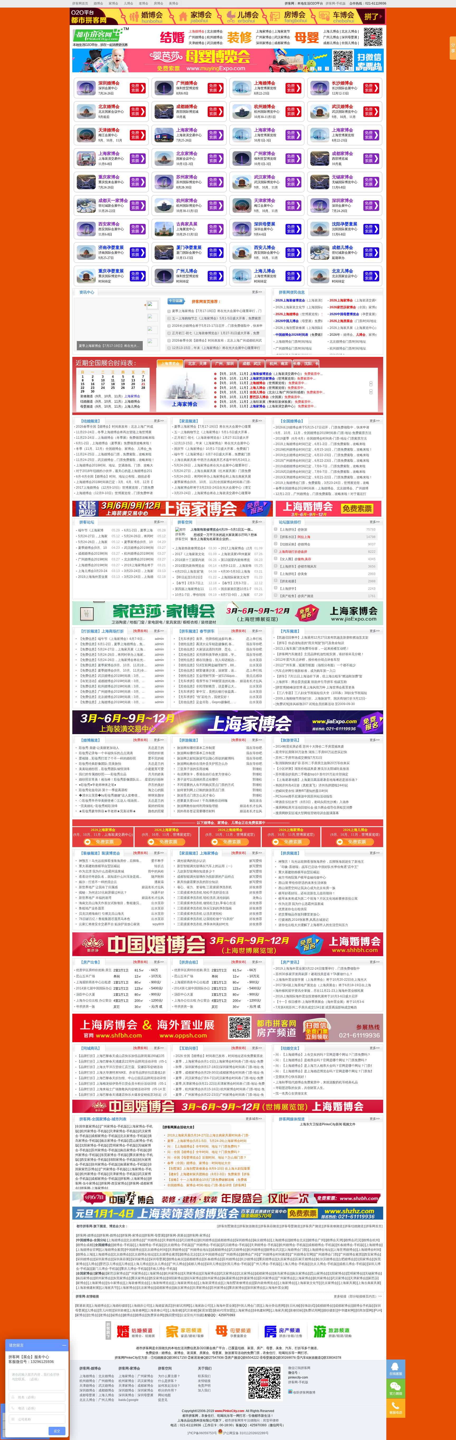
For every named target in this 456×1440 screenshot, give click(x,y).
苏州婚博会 (230, 1259)
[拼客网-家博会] (239, 46)
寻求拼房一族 (85, 1006)
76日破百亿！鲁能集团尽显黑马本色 (104, 919)
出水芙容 (255, 660)
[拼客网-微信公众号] (373, 46)
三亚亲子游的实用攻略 (193, 769)
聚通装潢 (82, 1305)
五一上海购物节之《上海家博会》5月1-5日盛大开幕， (212, 432)
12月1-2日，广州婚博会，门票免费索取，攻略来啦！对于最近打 (321, 494)
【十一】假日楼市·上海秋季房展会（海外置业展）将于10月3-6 (320, 1002)
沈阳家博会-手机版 (94, 1145)
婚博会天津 (334, 1240)
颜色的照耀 (156, 811)
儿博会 (128, 3)
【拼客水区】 (294, 537)
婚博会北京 (298, 1240)
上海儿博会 (331, 31)
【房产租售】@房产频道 (296, 596)
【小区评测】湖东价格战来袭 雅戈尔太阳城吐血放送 (312, 769)
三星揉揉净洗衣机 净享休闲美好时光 (203, 924)
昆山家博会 (318, 1273)
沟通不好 (157, 892)
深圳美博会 (103, 1259)
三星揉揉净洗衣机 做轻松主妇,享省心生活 (206, 903)
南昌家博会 (85, 1278)
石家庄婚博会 (304, 1259)
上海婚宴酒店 (161, 1305)
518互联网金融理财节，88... (216, 665)
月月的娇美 (156, 774)
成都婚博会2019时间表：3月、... (121, 681)
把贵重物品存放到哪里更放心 (299, 914)
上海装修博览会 (136, 1283)
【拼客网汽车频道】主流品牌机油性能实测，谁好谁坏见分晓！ (320, 654)
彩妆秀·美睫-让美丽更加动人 (99, 748)
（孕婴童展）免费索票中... (363, 314)
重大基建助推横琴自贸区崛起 (99, 866)
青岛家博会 (282, 1273)
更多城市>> (254, 1119)
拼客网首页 (80, 3)
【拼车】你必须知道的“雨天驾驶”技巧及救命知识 (310, 643)
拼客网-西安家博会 (114, 1183)
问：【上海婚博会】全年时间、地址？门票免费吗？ (203, 1146)
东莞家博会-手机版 (114, 1155)
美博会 (173, 3)
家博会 (113, 3)
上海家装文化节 (308, 1283)
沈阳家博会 (364, 1259)
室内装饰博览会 (265, 1283)
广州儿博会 (331, 37)
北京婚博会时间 (155, 1250)
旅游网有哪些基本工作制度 (196, 748)
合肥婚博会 (346, 1259)
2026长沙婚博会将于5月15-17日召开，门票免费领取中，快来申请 (323, 427)
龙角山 (257, 898)
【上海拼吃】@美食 (293, 574)
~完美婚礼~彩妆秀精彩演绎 (98, 806)
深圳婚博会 (109, 83)
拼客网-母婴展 (154, 1235)
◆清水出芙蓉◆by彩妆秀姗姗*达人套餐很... (109, 795)
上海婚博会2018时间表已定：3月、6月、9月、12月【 (115, 482)
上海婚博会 (264, 83)
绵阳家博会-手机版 (123, 1160)
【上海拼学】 (288, 589)
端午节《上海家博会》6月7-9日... (121, 639)
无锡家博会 (342, 177)
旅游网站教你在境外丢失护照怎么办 (202, 764)
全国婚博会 (103, 1245)
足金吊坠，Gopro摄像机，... (216, 702)
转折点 (159, 866)
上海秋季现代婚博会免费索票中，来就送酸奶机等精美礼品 (317, 1082)
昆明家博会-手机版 (123, 1145)
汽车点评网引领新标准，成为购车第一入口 (306, 671)
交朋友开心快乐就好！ (291, 1077)
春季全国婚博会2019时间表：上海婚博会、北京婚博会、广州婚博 (322, 488)
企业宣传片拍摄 (191, 1315)
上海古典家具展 (369, 1283)
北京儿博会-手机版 (323, 1264)
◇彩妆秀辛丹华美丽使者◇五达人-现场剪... (109, 800)
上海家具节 (109, 1288)
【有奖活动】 (88, 681)
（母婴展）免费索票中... (304, 321)
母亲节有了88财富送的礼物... (216, 681)
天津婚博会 (197, 43)
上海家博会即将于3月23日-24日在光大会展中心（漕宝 (213, 487)
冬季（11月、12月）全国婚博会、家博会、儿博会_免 (114, 449)
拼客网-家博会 (132, 1235)
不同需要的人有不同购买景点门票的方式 (205, 785)
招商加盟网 (364, 1310)
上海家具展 (347, 1283)
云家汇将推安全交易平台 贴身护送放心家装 (109, 924)
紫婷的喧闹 (156, 806)
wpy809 (158, 924)
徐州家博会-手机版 (104, 1164)
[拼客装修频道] (333, 1226)
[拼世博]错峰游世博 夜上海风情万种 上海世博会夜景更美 (315, 687)
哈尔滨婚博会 (326, 1259)
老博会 (143, 3)
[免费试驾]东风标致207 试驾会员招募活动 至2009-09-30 (315, 704)
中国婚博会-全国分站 (91, 1240)
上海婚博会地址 (320, 1250)
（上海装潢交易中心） (312, 300)
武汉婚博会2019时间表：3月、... (121, 676)
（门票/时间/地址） (355, 321)
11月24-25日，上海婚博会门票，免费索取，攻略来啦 (114, 454)
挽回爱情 (171, 1315)
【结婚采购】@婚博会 (294, 544)
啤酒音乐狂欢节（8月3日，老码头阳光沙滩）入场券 (312, 802)
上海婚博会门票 (295, 1250)
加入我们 (204, 1390)
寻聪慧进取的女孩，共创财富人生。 (301, 1088)
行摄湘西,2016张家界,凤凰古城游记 (303, 920)
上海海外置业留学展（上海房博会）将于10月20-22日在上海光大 (322, 979)
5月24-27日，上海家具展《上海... (121, 649)
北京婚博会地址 (142, 1254)
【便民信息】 (186, 644)
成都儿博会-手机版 (352, 1264)
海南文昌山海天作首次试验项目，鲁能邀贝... (110, 903)
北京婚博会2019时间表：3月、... (121, 697)
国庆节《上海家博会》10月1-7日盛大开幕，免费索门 (212, 449)
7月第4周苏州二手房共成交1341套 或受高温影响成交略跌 (316, 1007)
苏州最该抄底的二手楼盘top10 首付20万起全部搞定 (312, 774)
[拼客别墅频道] (227, 1226)
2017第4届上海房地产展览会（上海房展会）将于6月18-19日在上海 (324, 985)
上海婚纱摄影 (118, 1305)
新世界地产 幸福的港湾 (95, 898)
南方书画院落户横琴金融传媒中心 (302, 877)
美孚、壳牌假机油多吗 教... (215, 639)
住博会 (92, 1315)
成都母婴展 (87, 1395)
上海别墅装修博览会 (237, 1283)
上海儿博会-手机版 (295, 1264)
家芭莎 (373, 1278)
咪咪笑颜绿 (156, 795)
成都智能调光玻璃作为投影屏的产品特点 (205, 877)
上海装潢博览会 (210, 1283)
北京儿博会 (349, 31)
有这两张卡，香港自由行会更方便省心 (204, 774)
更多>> (257, 292)
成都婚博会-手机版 (321, 1245)
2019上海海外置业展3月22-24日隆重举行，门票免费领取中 (318, 968)
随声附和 (157, 877)
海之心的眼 (156, 790)
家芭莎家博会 (116, 1273)
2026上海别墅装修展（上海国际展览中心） (306, 328)
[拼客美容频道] (269, 1226)
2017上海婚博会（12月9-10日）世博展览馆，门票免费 (115, 487)
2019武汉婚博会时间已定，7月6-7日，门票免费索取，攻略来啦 (320, 472)
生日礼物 (293, 1305)
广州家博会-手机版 (114, 1126)
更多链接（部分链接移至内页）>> (358, 1296)
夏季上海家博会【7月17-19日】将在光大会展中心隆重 (213, 426)
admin (159, 639)
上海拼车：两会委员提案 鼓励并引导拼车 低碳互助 (311, 682)
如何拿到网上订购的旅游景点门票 (201, 790)
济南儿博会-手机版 (163, 1269)
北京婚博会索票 (167, 1254)
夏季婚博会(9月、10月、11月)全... (122, 670)
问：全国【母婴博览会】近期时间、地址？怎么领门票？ (206, 1157)
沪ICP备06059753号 (202, 1433)
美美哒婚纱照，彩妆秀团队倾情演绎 (104, 769)
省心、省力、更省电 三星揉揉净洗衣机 (204, 887)
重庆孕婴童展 (111, 271)
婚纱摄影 (329, 1310)
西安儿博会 (264, 247)
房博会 (158, 3)
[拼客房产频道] (311, 1226)
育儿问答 (105, 1310)
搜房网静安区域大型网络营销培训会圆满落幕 (307, 813)
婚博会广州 (316, 1240)
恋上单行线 (254, 639)
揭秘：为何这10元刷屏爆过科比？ (103, 892)
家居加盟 (205, 1310)
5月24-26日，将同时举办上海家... (121, 655)
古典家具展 (186, 224)
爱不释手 (157, 861)
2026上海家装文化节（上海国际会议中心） (306, 307)
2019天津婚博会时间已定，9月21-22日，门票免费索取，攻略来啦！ (324, 477)
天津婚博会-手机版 (264, 1245)
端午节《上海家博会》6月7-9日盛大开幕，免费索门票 (212, 454)
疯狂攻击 (255, 800)
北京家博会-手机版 (133, 1136)
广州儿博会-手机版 (266, 1264)
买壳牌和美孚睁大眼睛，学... (216, 655)
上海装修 (175, 1310)
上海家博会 (264, 31)
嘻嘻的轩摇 (156, 753)
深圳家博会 (264, 43)
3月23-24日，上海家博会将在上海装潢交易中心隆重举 (213, 493)
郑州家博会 (103, 1278)
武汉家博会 (282, 37)
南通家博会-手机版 (133, 1164)
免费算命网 (155, 1315)
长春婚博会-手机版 (350, 1245)
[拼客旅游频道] (248, 1226)
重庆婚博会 (267, 1259)
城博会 (116, 1315)
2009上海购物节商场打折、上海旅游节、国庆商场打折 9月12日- (321, 698)
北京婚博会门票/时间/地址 (348, 341)
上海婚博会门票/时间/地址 (294, 341)
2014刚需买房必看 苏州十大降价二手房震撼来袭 (310, 746)
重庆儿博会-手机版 (134, 1269)
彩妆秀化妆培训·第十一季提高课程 (103, 790)
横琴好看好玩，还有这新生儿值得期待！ (306, 893)
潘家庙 (159, 882)
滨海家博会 (209, 1273)
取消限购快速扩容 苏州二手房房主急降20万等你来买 (313, 763)
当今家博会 (115, 1283)
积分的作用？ (167, 1390)
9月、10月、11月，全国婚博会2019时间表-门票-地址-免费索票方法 (323, 433)
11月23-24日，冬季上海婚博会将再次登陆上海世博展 (114, 432)
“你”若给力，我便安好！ (213, 697)
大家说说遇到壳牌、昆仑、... (216, 649)
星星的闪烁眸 (154, 779)
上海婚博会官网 (88, 1250)
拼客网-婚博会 (87, 1235)
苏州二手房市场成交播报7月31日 (299, 757)
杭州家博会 (186, 200)
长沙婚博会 (342, 83)
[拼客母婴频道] (290, 1226)
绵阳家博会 (176, 1278)
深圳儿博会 (214, 1264)
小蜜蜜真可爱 (154, 769)
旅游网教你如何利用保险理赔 (197, 806)
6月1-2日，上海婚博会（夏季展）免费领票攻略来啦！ (114, 443)
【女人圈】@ (295, 559)
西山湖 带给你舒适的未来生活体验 (302, 883)
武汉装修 (190, 1310)
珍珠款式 (308, 1305)
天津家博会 (264, 200)
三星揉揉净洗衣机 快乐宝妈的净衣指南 (204, 908)
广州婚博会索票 (351, 1254)
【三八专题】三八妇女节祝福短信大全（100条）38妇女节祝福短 (322, 693)
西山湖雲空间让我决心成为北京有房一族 (306, 888)
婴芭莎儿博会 (109, 1264)
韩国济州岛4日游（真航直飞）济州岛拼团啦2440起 (312, 785)
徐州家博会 (212, 1278)
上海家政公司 (201, 1305)
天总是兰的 (156, 748)
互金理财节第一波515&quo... (216, 676)
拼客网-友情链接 (87, 1296)
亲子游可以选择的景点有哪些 (197, 779)
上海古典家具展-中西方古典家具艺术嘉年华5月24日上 (212, 460)
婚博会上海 (85, 1254)
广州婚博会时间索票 (274, 1254)
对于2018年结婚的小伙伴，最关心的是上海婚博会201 (114, 471)
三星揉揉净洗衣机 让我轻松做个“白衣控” (205, 919)
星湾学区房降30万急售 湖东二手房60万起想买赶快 (311, 752)
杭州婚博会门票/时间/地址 (348, 348)
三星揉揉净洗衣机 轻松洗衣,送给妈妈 (203, 898)
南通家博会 (230, 1278)
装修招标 (296, 1310)
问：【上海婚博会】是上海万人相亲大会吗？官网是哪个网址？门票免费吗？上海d (333, 1066)
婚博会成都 (85, 1245)
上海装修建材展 (88, 1288)
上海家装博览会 (185, 1283)
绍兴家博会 (194, 1278)
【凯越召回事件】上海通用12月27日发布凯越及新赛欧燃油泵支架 (322, 637)
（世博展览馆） (298, 314)
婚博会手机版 (362, 1305)
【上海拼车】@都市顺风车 (298, 566)
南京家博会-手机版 (114, 1140)
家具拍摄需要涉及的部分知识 (197, 882)
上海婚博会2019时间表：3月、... (121, 702)
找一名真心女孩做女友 (291, 1093)
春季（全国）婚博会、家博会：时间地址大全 (199, 1163)
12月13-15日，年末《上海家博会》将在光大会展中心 (212, 443)
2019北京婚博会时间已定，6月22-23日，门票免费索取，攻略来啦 (322, 455)
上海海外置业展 (276, 1288)
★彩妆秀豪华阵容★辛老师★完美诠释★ (107, 811)
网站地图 (164, 1395)
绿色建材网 (261, 1310)
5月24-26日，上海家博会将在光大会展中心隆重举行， (213, 465)
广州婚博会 (197, 37)
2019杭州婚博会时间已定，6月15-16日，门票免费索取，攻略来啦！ (324, 449)
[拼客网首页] (374, 1226)
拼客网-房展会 (177, 1235)
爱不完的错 (156, 758)
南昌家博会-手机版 (133, 1150)
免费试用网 (313, 1310)
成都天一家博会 (113, 200)
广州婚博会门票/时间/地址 (294, 348)
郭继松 (257, 769)
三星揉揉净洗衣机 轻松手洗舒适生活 (203, 892)
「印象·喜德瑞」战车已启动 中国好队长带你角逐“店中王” (318, 867)
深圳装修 (120, 1310)
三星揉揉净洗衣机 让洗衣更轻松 (199, 913)
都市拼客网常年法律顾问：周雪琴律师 (252, 1420)
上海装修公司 (156, 1310)
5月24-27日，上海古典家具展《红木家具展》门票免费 (213, 471)
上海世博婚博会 (344, 1250)
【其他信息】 (186, 649)
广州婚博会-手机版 (206, 1245)
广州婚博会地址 (198, 1250)
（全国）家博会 (354, 307)
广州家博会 (264, 37)
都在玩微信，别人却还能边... (216, 660)
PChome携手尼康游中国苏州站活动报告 (304, 796)
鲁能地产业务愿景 (91, 908)
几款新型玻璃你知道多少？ (196, 871)
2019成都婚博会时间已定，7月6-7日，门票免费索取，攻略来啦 (320, 466)
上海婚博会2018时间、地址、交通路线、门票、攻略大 (115, 465)
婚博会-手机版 (123, 1245)
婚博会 (98, 3)
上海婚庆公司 (140, 1305)
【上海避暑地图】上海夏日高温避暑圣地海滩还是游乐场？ (317, 780)
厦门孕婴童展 (189, 247)
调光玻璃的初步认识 (191, 861)
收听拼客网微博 (304, 1392)
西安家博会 (109, 224)
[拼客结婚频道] (354, 1226)
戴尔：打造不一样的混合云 (98, 882)
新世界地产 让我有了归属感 (98, 887)
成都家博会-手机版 (104, 1136)
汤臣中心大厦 (85, 994)
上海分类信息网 (273, 1305)
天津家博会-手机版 (123, 1131)
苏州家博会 (186, 177)
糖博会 (128, 1315)
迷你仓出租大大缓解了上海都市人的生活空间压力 (313, 925)
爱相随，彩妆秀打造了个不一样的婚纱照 (107, 758)
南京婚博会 (261, 1240)
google (134, 1400)
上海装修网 (137, 1310)
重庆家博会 (109, 177)
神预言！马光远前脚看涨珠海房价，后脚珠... (110, 861)
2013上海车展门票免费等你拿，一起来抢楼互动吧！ (312, 648)
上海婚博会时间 (369, 1250)
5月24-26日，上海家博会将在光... (121, 660)
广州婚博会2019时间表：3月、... (121, 691)
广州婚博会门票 (326, 1254)
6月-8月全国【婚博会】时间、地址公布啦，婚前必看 (113, 476)
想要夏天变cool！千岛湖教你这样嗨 (202, 800)
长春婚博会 (212, 1259)
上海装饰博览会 (161, 1283)
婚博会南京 (176, 1259)
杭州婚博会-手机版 (292, 1245)
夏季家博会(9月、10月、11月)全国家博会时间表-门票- (213, 482)
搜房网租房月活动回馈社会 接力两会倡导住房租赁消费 (314, 807)
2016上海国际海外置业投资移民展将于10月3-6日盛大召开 (317, 996)
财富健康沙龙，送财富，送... (216, 670)
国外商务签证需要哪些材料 (196, 811)
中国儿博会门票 (249, 1305)
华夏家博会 (248, 1278)
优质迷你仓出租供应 (292, 909)
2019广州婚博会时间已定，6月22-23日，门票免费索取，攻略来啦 (322, 460)
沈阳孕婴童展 (344, 224)
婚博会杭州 (371, 1240)
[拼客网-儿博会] (307, 46)
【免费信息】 (88, 639)
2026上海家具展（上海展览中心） (354, 328)
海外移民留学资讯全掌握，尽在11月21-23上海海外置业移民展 (320, 991)
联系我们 (204, 1376)
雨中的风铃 (156, 871)
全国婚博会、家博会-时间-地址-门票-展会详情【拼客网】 (207, 1185)
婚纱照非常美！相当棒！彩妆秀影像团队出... (110, 779)
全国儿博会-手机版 (237, 1264)
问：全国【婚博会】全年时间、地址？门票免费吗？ (203, 1152)
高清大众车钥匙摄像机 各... (215, 644)
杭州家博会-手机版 (94, 1131)
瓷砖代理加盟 (223, 1310)
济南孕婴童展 (111, 247)
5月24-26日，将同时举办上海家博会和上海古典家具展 (213, 476)
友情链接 (204, 1381)
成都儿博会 (331, 43)
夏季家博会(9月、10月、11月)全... (122, 665)
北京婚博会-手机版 (177, 1245)
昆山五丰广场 (85, 976)
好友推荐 (255, 887)
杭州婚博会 (215, 37)
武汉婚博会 (215, 43)
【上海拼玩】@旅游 (293, 529)
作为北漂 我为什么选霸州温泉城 (101, 871)
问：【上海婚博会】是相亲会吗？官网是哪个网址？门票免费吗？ (321, 1060)
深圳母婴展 (349, 37)
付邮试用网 (181, 1305)
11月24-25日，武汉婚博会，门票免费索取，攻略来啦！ (115, 460)
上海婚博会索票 (112, 1250)
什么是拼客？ (167, 1381)
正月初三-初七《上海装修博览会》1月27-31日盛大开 (212, 438)
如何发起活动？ (169, 1385)
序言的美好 (156, 785)
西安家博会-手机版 (94, 1160)
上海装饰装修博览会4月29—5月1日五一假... (222, 529)
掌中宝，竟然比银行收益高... (216, 691)
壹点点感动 (254, 676)
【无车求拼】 (186, 639)
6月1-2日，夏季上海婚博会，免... (121, 644)
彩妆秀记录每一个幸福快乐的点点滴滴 (106, 753)
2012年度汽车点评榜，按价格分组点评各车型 (308, 660)
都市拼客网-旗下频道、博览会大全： (102, 1226)
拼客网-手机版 (336, 3)
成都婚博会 (186, 106)
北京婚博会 (109, 106)
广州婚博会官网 (302, 1254)
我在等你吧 (254, 644)
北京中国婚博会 (210, 1254)
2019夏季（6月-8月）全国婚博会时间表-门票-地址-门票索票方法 (321, 438)
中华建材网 (346, 1310)
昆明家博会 (355, 1273)
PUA (377, 1310)
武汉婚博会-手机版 (235, 1245)
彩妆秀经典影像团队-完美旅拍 (100, 764)
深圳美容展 (121, 1259)
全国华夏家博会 (87, 1126)
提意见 (163, 1400)
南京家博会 (300, 1273)
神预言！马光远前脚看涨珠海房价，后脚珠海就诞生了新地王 (321, 861)
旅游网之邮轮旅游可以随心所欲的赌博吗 (205, 758)
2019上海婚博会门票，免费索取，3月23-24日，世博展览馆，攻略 (323, 483)
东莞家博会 (121, 1278)
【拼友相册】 (288, 581)
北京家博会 (186, 153)
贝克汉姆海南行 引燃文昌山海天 (101, 913)
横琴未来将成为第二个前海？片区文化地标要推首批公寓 (318, 898)
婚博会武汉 (352, 1240)
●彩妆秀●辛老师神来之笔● (97, 785)
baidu (122, 1400)
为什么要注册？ (169, 1376)
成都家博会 (282, 43)
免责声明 (204, 1385)
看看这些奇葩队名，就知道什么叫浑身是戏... (110, 877)
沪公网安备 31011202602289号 (246, 1433)
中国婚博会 (134, 1250)
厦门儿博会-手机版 (105, 1269)
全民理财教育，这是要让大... (216, 686)
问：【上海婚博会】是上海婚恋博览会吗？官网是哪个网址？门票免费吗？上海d (332, 1071)
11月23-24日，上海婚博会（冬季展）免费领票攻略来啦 (115, 438)
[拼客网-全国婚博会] (172, 46)
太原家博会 (285, 1259)
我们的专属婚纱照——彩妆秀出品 (102, 774)
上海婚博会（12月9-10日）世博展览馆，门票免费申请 (115, 493)
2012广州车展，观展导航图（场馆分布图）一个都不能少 (316, 665)
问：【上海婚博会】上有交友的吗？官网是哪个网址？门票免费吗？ (323, 1054)
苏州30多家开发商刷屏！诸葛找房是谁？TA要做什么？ (314, 974)
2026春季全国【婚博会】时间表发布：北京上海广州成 (115, 426)
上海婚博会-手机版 (149, 1245)
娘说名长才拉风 (251, 681)
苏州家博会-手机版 (104, 1150)
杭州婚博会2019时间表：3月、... (121, 686)
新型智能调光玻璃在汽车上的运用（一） (205, 866)
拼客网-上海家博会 (133, 1179)
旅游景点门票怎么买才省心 (196, 795)
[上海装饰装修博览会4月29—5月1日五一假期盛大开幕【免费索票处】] (181, 539)
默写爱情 (255, 861)
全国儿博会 (349, 43)
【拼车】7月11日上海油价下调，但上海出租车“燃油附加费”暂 (319, 676)
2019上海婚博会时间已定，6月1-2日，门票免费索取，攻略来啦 (320, 444)
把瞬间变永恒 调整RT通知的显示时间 (302, 791)
